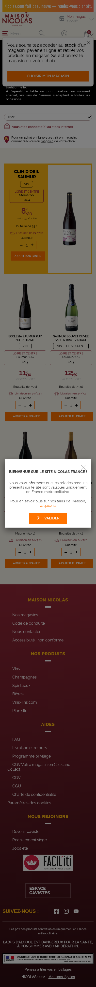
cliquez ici (48, 505)
